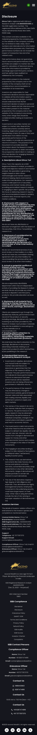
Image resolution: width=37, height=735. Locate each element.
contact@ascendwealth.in (21, 661)
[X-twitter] (30, 730)
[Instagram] (7, 730)
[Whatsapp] (28, 5)
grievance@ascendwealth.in (21, 676)
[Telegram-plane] (19, 730)
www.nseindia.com (11, 328)
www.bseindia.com (9, 331)
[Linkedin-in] (24, 730)
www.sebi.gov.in (27, 326)
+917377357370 (22, 672)
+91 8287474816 (22, 658)
